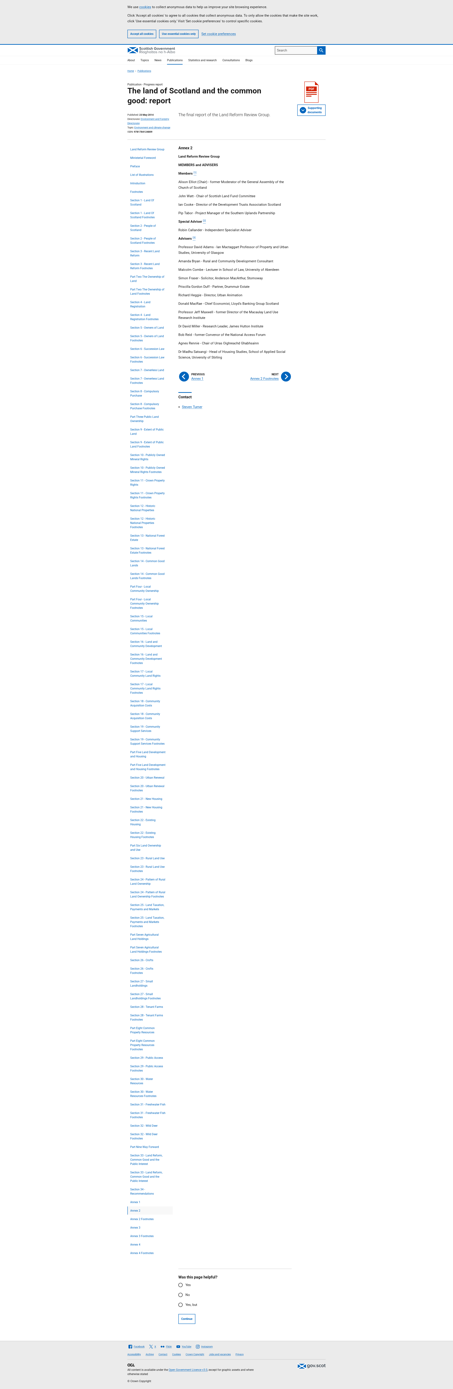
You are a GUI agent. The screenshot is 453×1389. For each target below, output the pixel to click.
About (131, 60)
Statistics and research (202, 60)
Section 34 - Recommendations (142, 1191)
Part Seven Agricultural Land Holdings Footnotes (146, 949)
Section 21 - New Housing (146, 799)
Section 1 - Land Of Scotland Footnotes (142, 215)
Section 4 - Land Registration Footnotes (144, 317)
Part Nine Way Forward (144, 1147)
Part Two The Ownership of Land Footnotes (147, 291)
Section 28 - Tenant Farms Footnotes (146, 1017)
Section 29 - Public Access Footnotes (146, 1068)
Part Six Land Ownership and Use (145, 847)
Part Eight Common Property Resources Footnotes (142, 1045)
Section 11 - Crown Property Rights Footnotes (147, 495)
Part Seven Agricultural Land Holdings (144, 937)
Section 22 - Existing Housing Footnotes (143, 835)
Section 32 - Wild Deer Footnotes (143, 1136)
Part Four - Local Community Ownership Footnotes (144, 604)
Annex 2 (135, 1210)
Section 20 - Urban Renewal (147, 777)
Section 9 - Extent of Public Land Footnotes (147, 444)
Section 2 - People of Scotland (143, 228)
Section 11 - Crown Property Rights (147, 482)
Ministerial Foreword (143, 158)
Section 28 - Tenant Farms (146, 1007)
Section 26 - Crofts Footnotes (141, 971)
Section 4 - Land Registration (140, 304)
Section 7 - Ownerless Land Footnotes (147, 381)
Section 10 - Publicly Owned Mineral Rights (147, 457)
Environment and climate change (152, 127)
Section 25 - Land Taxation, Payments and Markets (147, 907)
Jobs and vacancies (220, 1354)
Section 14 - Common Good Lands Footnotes (147, 576)
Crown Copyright (195, 1354)
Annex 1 (135, 1202)
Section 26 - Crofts (141, 960)
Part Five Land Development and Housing (147, 754)
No (187, 1295)
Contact (163, 1354)
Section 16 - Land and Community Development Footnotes (146, 659)
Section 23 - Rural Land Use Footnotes (147, 869)
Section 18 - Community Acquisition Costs (145, 703)
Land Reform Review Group (147, 149)
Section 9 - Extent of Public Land (147, 431)
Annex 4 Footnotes (142, 1253)
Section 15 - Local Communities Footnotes (145, 631)
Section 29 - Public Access (146, 1057)
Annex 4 (135, 1244)
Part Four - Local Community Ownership (144, 589)
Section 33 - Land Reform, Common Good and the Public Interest (146, 1160)
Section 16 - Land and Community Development (146, 644)
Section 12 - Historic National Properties (142, 508)
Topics (145, 60)
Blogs (249, 60)
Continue (187, 1319)
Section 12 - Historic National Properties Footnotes (142, 523)
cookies (145, 7)
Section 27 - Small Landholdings (141, 983)
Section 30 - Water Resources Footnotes (143, 1094)
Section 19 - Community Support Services (145, 729)
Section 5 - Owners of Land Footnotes (147, 338)
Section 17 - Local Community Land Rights (145, 673)
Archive (150, 1354)
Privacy (240, 1354)
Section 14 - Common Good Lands (147, 563)
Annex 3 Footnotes (142, 1236)
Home (130, 71)
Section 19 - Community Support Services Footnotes (147, 741)
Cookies (176, 1354)
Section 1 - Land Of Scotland (142, 202)
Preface (135, 166)
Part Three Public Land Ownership (144, 419)
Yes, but (191, 1305)
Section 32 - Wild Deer (143, 1125)
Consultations (231, 60)
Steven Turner (192, 407)
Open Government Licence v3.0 (188, 1369)
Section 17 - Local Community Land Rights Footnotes (145, 688)
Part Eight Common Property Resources (142, 1030)
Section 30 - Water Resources (141, 1081)
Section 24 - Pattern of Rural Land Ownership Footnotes (147, 894)
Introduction (137, 183)
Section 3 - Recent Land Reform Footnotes (145, 266)
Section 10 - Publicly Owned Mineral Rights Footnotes (147, 470)
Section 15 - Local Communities (141, 618)
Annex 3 (135, 1227)
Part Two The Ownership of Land (147, 279)
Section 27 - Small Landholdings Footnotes (145, 996)
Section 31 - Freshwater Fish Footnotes (147, 1115)
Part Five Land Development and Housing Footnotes (147, 767)
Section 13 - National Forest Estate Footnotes (147, 550)
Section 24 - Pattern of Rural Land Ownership (147, 881)
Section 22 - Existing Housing (143, 822)
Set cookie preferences (218, 34)
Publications (175, 60)
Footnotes (136, 192)
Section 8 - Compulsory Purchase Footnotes (144, 406)
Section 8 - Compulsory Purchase (144, 393)
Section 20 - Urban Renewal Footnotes (147, 788)
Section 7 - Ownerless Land (147, 370)
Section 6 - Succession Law (147, 349)
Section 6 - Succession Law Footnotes (147, 359)
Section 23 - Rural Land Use (147, 858)
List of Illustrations (142, 175)
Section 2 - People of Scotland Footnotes (143, 240)
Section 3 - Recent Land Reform (145, 253)
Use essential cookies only (179, 34)
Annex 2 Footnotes (142, 1219)
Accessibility (134, 1354)
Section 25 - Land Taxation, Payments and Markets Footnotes (147, 922)
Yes (188, 1285)
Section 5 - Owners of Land (147, 327)
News (157, 60)
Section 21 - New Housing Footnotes (146, 809)
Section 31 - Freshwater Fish (147, 1104)
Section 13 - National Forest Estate (147, 538)
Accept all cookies (141, 34)
